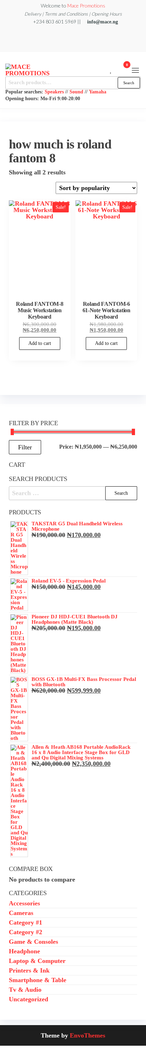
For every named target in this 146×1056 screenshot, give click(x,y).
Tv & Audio (25, 989)
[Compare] (106, 69)
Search (128, 83)
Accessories (24, 903)
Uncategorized (28, 999)
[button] (135, 70)
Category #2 (25, 932)
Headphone (24, 951)
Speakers (54, 91)
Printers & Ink (29, 970)
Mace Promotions (86, 5)
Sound (76, 91)
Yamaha (97, 91)
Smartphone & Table (37, 980)
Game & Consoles (33, 941)
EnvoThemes (87, 1035)
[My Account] (116, 69)
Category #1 (25, 922)
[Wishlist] (111, 69)
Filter (25, 447)
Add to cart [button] (39, 343)
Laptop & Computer (37, 960)
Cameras (21, 912)
